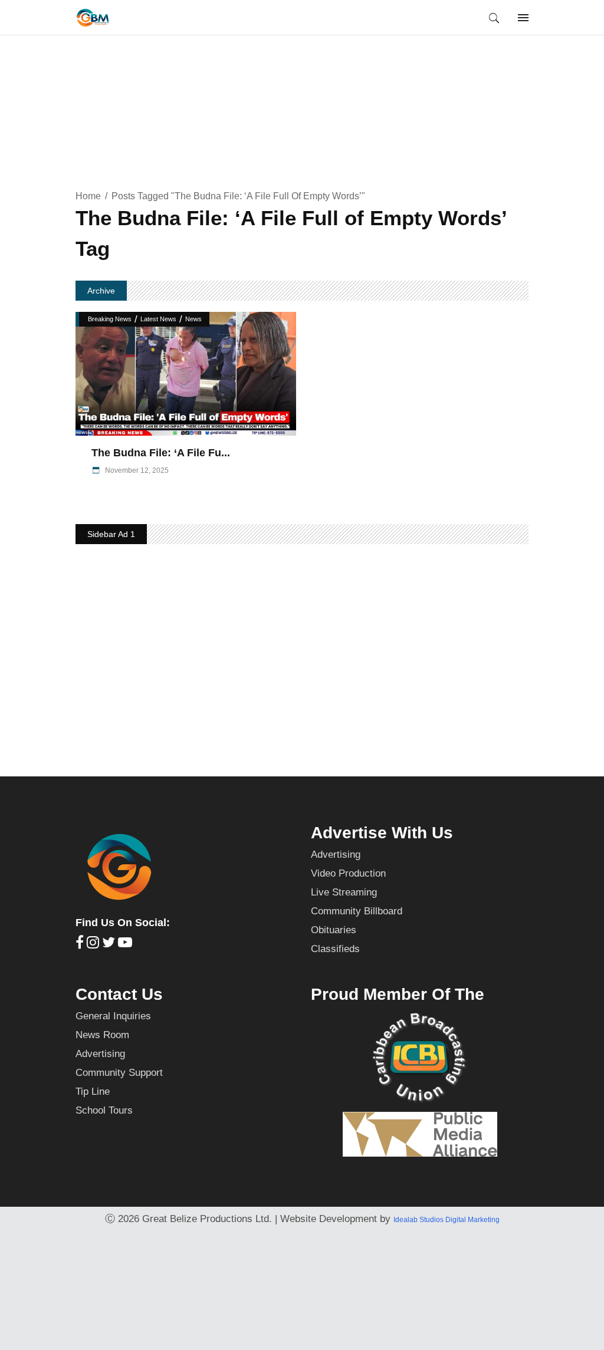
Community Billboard (356, 911)
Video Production (348, 873)
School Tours (104, 1110)
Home (88, 196)
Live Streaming (344, 892)
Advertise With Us (382, 833)
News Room (102, 1035)
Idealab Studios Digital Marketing (446, 1220)
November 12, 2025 (136, 470)
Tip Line (93, 1091)
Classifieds (335, 948)
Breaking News (110, 318)
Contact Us (119, 994)
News (193, 318)
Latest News (158, 318)
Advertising (335, 854)
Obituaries (333, 930)
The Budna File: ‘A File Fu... (160, 453)
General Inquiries (113, 1016)
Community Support (119, 1072)
